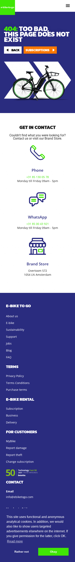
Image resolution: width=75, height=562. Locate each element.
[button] (67, 5)
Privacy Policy (15, 376)
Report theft (14, 455)
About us (12, 316)
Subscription (14, 408)
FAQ (8, 357)
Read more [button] (15, 541)
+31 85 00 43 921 (37, 224)
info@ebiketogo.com (19, 497)
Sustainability (15, 330)
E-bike (10, 323)
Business (12, 415)
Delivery (11, 422)
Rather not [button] (21, 551)
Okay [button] (53, 551)
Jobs (9, 343)
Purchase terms (16, 390)
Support (11, 337)
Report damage (16, 448)
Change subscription (20, 462)
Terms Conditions (18, 383)
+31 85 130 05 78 (37, 177)
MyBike (11, 441)
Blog (9, 350)
